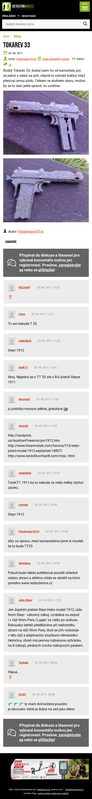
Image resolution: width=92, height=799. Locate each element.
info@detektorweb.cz (74, 790)
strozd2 (23, 425)
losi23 (22, 694)
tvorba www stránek (60, 793)
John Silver (25, 600)
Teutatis (23, 662)
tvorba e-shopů (44, 793)
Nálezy (17, 36)
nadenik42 (25, 340)
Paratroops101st (26, 59)
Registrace (29, 16)
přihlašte (46, 270)
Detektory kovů (43, 790)
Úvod (6, 36)
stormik (23, 504)
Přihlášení (8, 16)
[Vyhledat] (85, 24)
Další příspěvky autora (56, 59)
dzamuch (24, 399)
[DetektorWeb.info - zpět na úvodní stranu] (19, 6)
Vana (22, 314)
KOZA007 (24, 287)
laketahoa (25, 563)
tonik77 (23, 367)
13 (9, 64)
